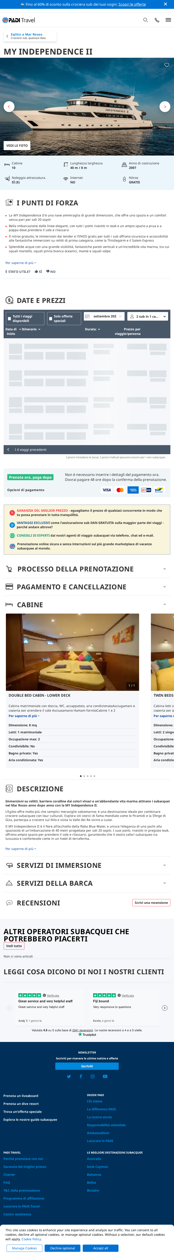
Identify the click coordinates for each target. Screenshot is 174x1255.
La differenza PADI (101, 1109)
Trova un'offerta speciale (22, 1111)
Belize (91, 1182)
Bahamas (94, 1174)
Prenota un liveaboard (20, 1096)
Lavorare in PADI (100, 1141)
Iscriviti (87, 1066)
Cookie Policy (31, 1239)
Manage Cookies (24, 1248)
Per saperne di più (19, 263)
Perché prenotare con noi (23, 1159)
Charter (9, 1174)
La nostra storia (99, 1117)
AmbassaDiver (98, 1133)
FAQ (6, 1182)
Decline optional (62, 1248)
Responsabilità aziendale (106, 1125)
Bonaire (93, 1190)
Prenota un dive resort (21, 1103)
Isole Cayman (97, 1166)
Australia (94, 1159)
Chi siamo (94, 1101)
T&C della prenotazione (21, 1190)
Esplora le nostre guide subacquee (30, 1119)
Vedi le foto (17, 145)
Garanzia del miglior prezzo (24, 1166)
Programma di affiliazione (23, 1198)
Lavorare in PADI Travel (21, 1206)
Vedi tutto (14, 946)
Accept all (100, 1248)
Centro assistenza (17, 1214)
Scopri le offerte (132, 4)
